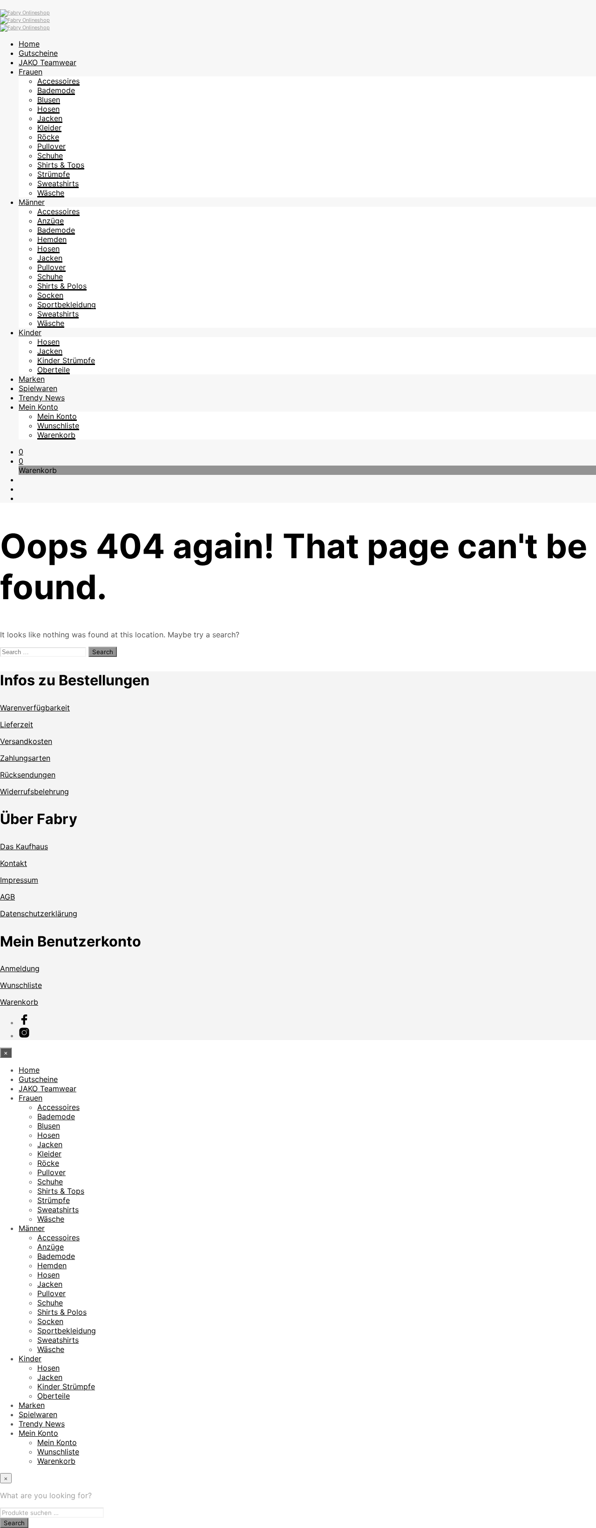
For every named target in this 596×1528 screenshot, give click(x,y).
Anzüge (50, 220)
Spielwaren (38, 388)
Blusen (48, 99)
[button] (21, 451)
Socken (50, 295)
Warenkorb (56, 434)
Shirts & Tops (60, 164)
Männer (32, 202)
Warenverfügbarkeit (35, 707)
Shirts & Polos (62, 286)
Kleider (49, 127)
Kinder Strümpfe (66, 360)
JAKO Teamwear (47, 62)
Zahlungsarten (25, 758)
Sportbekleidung (66, 304)
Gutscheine (38, 53)
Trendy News (42, 397)
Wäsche (50, 192)
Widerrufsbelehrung (34, 791)
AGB (7, 896)
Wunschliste (58, 425)
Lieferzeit (16, 724)
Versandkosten (26, 741)
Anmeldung (20, 968)
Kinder (30, 332)
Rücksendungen (27, 774)
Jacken (49, 118)
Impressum (19, 880)
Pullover (51, 146)
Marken (32, 379)
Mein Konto (38, 407)
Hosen (48, 109)
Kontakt (13, 863)
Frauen (30, 71)
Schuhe (50, 155)
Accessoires (58, 81)
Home (29, 43)
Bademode (56, 90)
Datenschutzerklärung (38, 913)
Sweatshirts (58, 183)
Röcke (48, 137)
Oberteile (53, 369)
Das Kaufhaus (24, 846)
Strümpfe (53, 174)
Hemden (52, 239)
